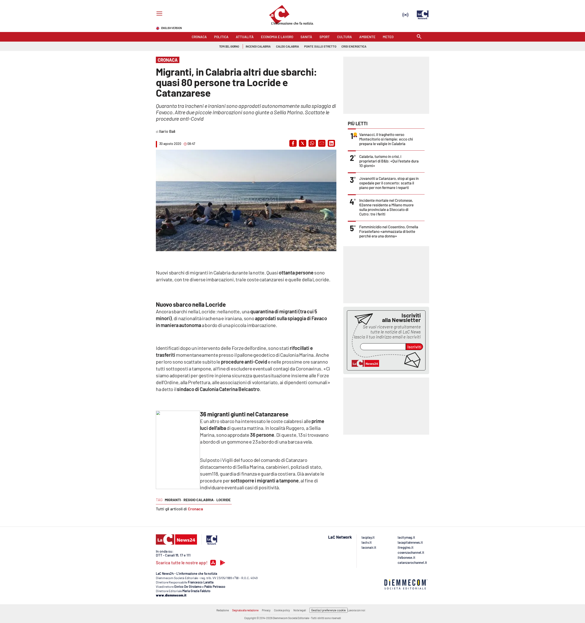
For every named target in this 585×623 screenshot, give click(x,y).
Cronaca (195, 508)
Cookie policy (282, 610)
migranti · (173, 500)
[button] (293, 143)
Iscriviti (414, 346)
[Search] (419, 37)
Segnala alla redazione (245, 610)
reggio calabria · (199, 500)
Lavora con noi (356, 610)
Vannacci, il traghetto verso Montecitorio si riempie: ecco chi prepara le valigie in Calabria (386, 139)
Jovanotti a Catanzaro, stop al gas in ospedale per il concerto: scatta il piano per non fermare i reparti (389, 183)
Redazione (222, 610)
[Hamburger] (158, 14)
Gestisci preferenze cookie (328, 610)
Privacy (266, 610)
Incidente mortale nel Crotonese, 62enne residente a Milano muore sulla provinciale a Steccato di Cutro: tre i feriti (386, 207)
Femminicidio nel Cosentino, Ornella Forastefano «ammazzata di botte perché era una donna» (388, 231)
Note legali (299, 610)
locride (223, 500)
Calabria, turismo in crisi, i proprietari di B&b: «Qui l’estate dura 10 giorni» (389, 161)
